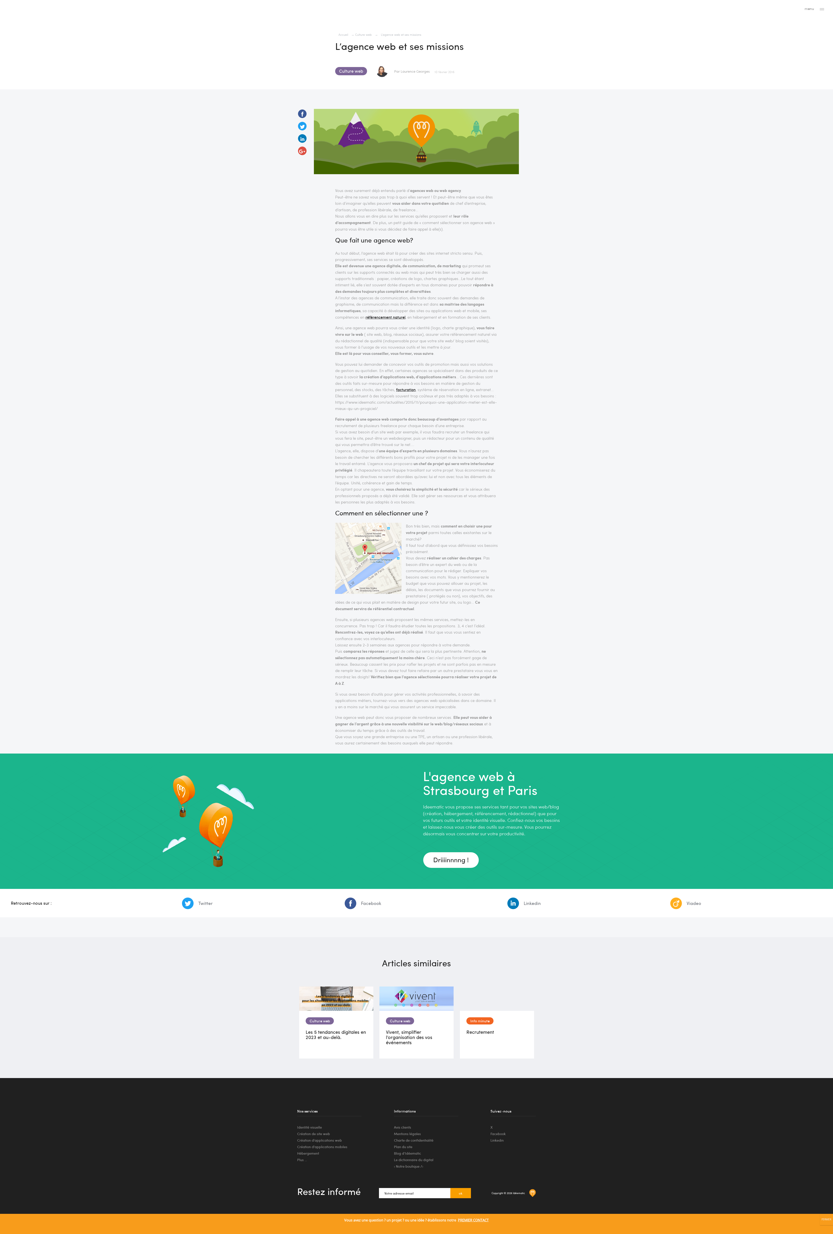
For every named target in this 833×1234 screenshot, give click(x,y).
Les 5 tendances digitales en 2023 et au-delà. (336, 1034)
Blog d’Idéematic (407, 1153)
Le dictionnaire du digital (413, 1159)
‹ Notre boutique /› (408, 1166)
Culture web (363, 35)
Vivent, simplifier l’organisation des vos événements (409, 1037)
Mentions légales (407, 1133)
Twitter (205, 903)
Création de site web (313, 1133)
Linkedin (532, 903)
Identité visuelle (309, 1127)
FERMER (826, 1219)
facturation (406, 389)
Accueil (343, 35)
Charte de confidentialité (413, 1140)
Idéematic (24, 10)
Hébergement (308, 1153)
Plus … (302, 1159)
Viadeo (694, 903)
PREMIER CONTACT (473, 1220)
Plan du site (403, 1146)
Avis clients (402, 1127)
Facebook (371, 903)
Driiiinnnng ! (451, 859)
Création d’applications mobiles (322, 1146)
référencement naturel (385, 317)
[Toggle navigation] (822, 9)
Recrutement (480, 1032)
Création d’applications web (319, 1140)
